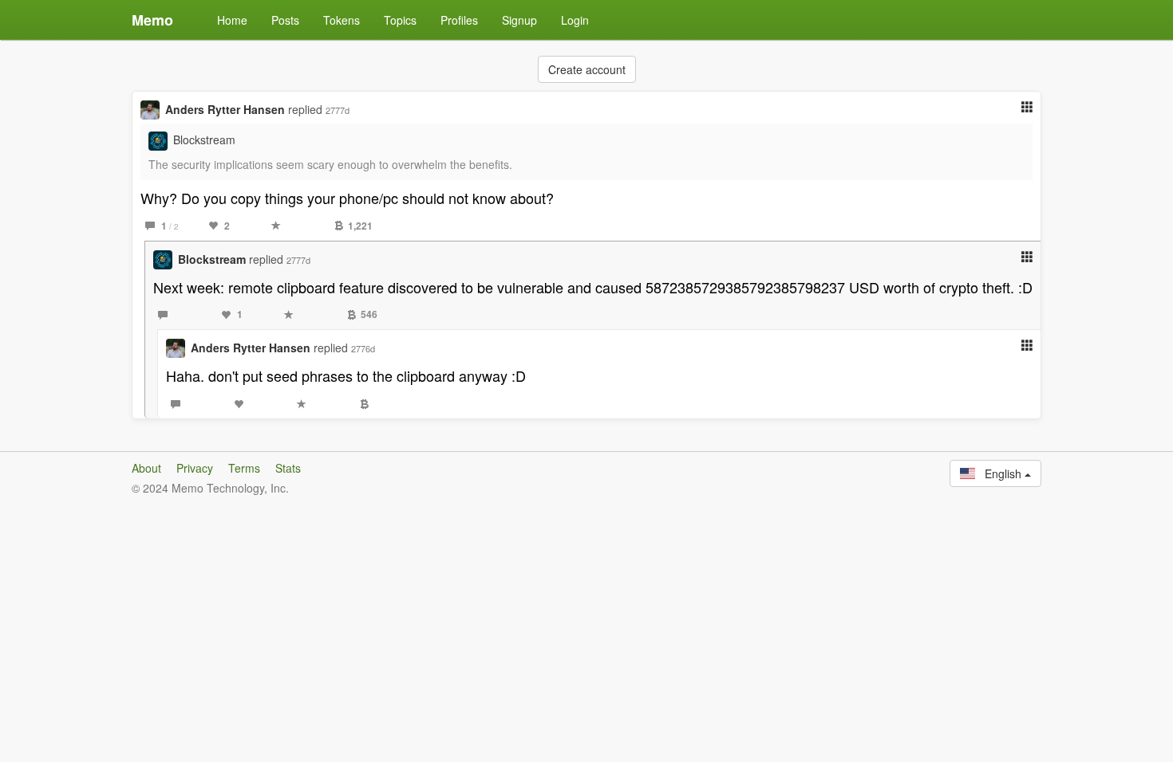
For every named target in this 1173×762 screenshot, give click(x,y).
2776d (363, 348)
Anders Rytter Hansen (225, 109)
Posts (285, 20)
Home (232, 20)
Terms (244, 468)
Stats (288, 468)
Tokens (341, 20)
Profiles (459, 20)
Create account (587, 69)
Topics (400, 20)
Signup (519, 20)
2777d (338, 110)
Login (575, 20)
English (1000, 473)
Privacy (194, 468)
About (146, 468)
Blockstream (204, 139)
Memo (152, 20)
